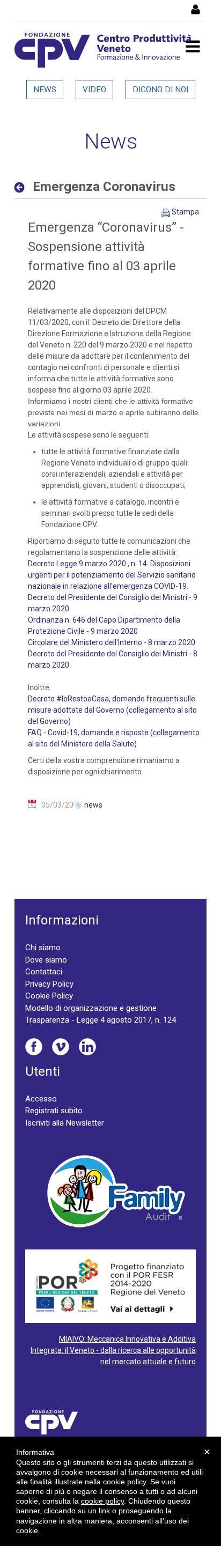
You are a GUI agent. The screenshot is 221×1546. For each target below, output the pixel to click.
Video (94, 89)
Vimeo (60, 1046)
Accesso (41, 1099)
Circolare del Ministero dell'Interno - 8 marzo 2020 (111, 642)
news (93, 805)
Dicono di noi (160, 89)
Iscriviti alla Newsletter (64, 1123)
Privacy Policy (49, 984)
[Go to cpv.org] (102, 50)
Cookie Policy (49, 996)
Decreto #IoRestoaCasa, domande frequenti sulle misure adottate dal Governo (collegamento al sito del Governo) (112, 710)
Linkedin (87, 1046)
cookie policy (102, 1501)
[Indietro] (22, 187)
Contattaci (43, 972)
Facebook (33, 1046)
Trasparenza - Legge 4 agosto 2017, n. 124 (100, 1020)
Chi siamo (43, 947)
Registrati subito (54, 1110)
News (44, 89)
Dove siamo (46, 960)
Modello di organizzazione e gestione (91, 1008)
